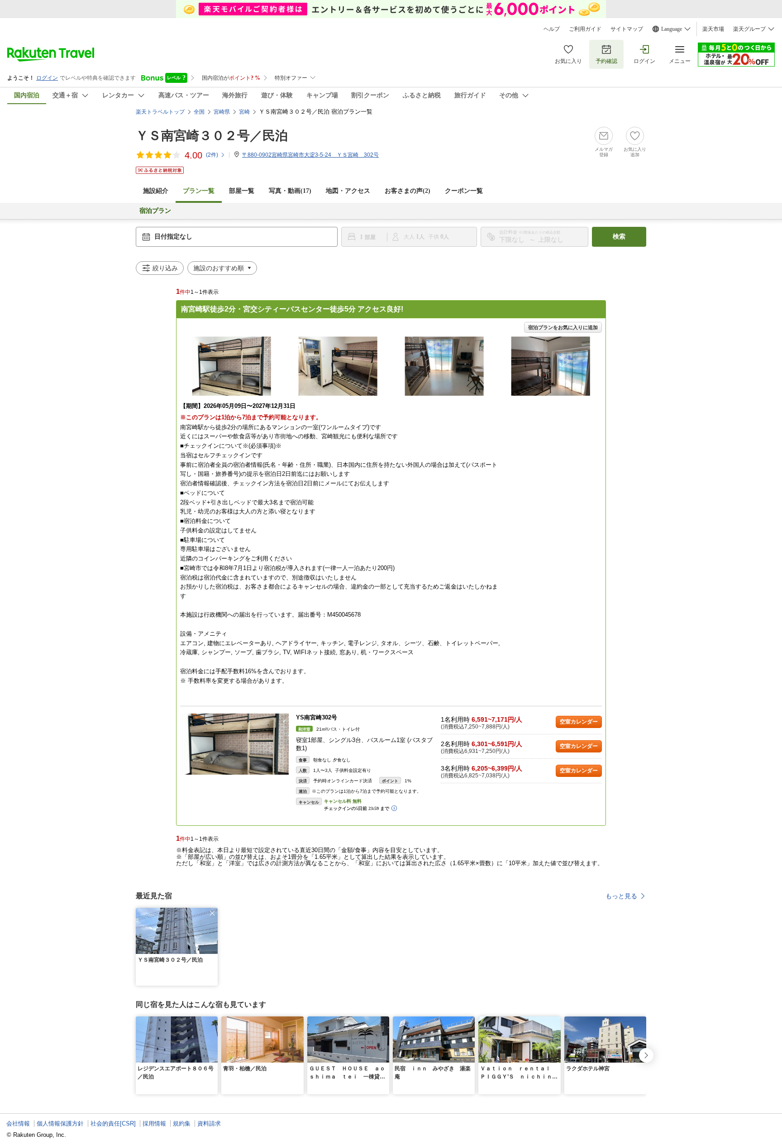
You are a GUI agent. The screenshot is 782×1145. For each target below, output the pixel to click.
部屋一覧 (241, 190)
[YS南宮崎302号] (234, 744)
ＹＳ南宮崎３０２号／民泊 (212, 136)
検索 (619, 236)
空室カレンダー (579, 721)
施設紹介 (155, 190)
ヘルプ (552, 29)
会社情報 (18, 1123)
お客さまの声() (407, 190)
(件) (212, 155)
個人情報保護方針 (60, 1123)
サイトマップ (626, 29)
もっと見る (621, 896)
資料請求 (209, 1123)
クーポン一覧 (464, 190)
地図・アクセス (348, 190)
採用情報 (154, 1123)
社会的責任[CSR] (113, 1123)
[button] (212, 913)
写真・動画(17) (290, 190)
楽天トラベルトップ (160, 112)
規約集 (182, 1123)
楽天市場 (713, 29)
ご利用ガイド (585, 29)
